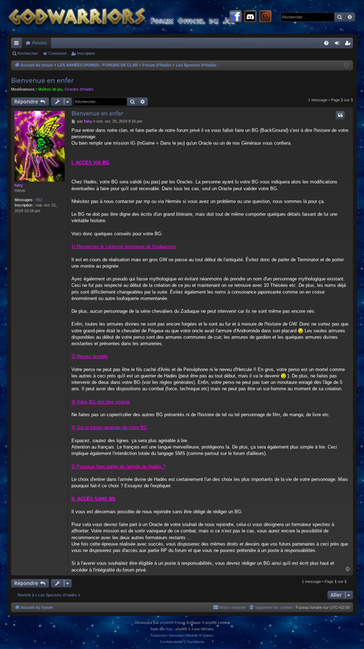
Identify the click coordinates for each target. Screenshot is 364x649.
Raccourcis (18, 44)
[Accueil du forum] (135, 17)
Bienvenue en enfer (42, 80)
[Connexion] (265, 17)
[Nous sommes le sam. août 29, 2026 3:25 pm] (346, 65)
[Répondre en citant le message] (340, 115)
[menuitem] (326, 43)
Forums (39, 43)
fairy (19, 185)
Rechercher (27, 53)
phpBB (165, 622)
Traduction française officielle (174, 635)
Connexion (57, 53)
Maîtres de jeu (50, 89)
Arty (169, 629)
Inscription (86, 53)
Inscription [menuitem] (349, 44)
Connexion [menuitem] (338, 44)
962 (39, 200)
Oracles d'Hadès (79, 89)
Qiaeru (208, 635)
